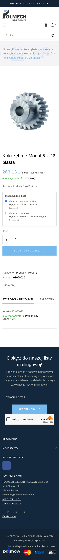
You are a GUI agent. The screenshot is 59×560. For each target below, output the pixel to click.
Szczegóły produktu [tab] (18, 299)
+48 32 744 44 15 (11, 503)
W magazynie (12, 178)
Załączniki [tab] (47, 299)
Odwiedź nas (9, 516)
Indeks (6, 277)
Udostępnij (18, 285)
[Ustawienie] (46, 25)
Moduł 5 (32, 272)
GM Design (26, 536)
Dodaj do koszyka (27, 251)
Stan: (5, 319)
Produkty (21, 272)
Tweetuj (23, 285)
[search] (53, 35)
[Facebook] (6, 465)
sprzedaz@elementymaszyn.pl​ (18, 494)
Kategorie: (8, 272)
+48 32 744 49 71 (11, 499)
